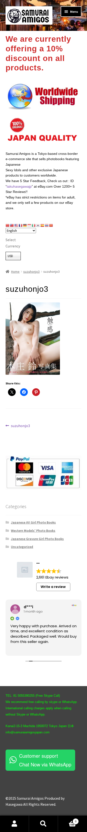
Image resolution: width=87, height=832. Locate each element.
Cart (67, 819)
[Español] (42, 225)
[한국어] (38, 225)
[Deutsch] (25, 225)
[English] (16, 225)
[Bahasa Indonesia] (29, 225)
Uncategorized (22, 547)
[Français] (21, 225)
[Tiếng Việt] (51, 225)
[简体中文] (8, 225)
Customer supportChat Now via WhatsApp (45, 760)
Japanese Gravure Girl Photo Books (37, 539)
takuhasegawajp (19, 186)
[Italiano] (34, 225)
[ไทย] (47, 225)
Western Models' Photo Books (33, 530)
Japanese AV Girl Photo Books (33, 522)
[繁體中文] (12, 225)
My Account (14, 824)
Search (43, 824)
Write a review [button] (53, 586)
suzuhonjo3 (31, 271)
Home (15, 271)
